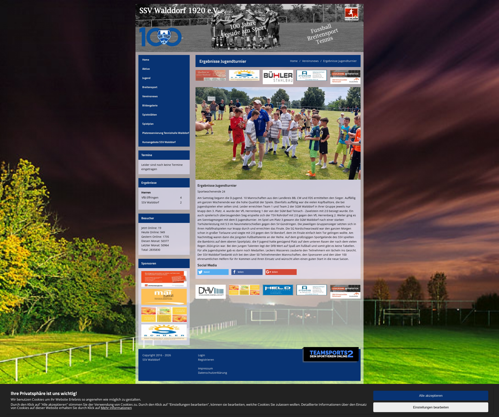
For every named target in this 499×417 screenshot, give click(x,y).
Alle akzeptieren (430, 396)
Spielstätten (149, 114)
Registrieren (206, 359)
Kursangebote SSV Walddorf (159, 142)
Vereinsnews (150, 96)
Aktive (146, 69)
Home (145, 59)
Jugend (146, 78)
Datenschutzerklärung (212, 373)
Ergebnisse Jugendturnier (340, 61)
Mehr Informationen (116, 408)
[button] (213, 272)
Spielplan (148, 124)
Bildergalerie (149, 105)
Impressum (205, 368)
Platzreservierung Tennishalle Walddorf (165, 133)
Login (201, 355)
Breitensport (149, 87)
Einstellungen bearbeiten (431, 407)
